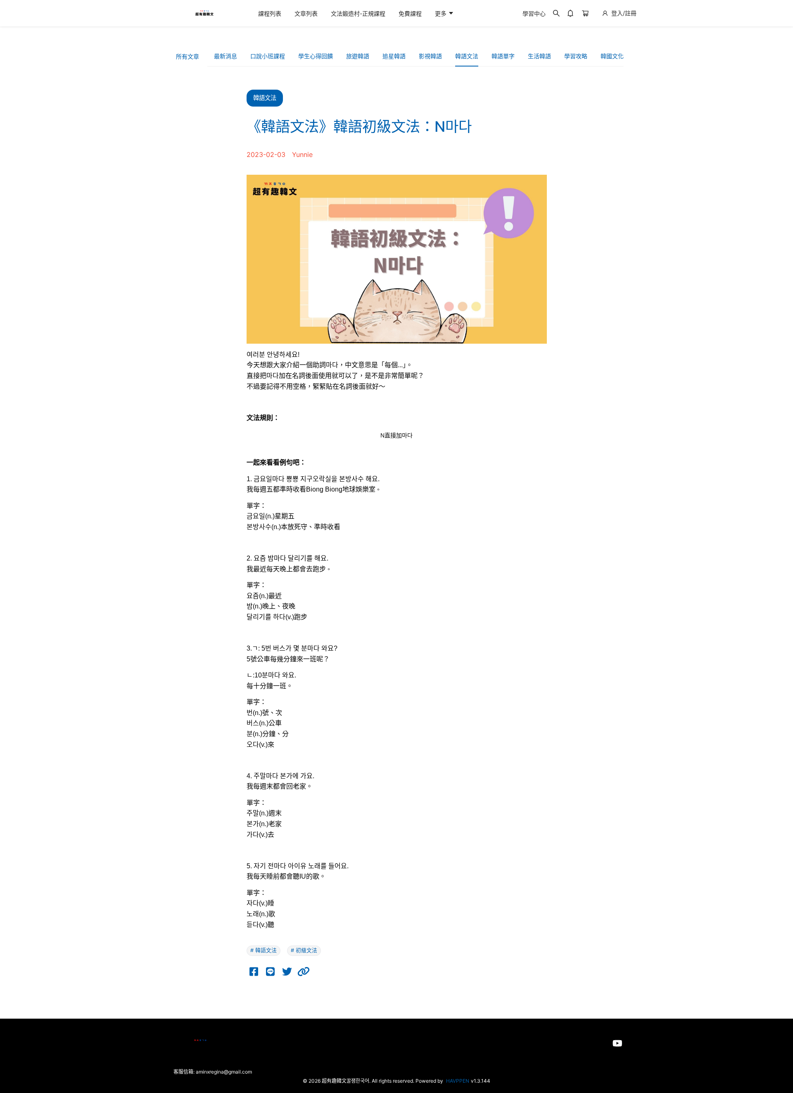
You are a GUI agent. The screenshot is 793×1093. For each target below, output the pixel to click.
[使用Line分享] (270, 971)
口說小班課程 (267, 55)
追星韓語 (394, 55)
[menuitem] (270, 13)
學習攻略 (575, 55)
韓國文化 (612, 55)
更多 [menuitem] (441, 13)
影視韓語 (430, 55)
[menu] (384, 13)
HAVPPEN (457, 1081)
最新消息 (225, 55)
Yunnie (302, 154)
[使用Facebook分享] (254, 971)
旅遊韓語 (357, 55)
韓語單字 (503, 55)
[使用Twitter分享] (287, 971)
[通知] (570, 13)
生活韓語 (539, 55)
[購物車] (585, 13)
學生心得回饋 (315, 55)
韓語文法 (466, 55)
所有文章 (187, 56)
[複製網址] (303, 971)
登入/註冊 (623, 13)
